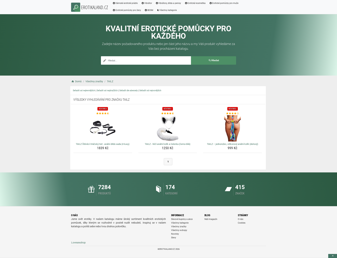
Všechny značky (178, 226)
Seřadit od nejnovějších (150, 90)
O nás (240, 219)
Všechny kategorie (168, 10)
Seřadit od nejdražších (107, 90)
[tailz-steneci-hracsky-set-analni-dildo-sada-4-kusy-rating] (103, 113)
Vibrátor (148, 3)
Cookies (241, 223)
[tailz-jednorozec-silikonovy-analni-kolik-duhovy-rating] (232, 113)
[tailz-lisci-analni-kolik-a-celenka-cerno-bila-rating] (167, 113)
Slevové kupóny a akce (182, 219)
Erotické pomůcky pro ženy (128, 10)
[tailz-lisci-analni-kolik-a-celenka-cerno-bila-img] (167, 128)
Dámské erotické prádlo (126, 3)
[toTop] (332, 256)
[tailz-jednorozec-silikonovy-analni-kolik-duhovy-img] (232, 128)
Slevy (173, 237)
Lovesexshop (78, 242)
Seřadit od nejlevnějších (84, 90)
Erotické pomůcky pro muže (225, 3)
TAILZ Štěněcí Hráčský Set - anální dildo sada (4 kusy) (103, 144)
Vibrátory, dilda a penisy (169, 3)
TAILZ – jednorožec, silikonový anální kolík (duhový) (232, 144)
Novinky (175, 234)
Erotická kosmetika (196, 3)
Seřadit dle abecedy (128, 90)
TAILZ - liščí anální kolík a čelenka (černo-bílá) (167, 144)
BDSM (150, 10)
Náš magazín (210, 219)
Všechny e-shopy (179, 230)
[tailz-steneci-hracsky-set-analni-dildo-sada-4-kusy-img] (103, 128)
